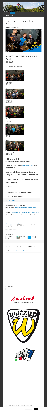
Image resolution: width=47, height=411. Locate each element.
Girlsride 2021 (22, 236)
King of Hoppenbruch (11, 200)
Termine (17, 13)
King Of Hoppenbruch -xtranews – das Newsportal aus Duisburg (20, 250)
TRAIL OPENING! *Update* (34, 221)
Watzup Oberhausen (27, 165)
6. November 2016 (19, 27)
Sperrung (10, 236)
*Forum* (12, 15)
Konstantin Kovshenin (29, 405)
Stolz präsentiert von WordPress (11, 405)
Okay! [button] (36, 409)
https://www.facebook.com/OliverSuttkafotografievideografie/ (25, 207)
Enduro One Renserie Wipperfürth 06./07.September (10, 223)
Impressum (7, 15)
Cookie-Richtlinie (28, 409)
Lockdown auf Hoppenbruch (33, 237)
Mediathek (32, 13)
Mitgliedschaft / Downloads (24, 13)
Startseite (7, 13)
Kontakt (36, 13)
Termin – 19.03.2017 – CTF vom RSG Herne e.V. (34, 241)
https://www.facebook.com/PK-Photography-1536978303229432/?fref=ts (28, 210)
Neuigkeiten (12, 13)
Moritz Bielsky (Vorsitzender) (11, 27)
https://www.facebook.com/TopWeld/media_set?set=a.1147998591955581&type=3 (25, 212)
